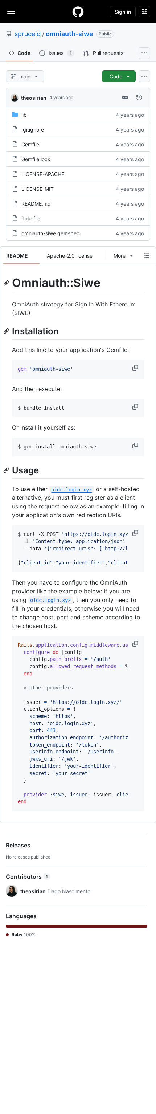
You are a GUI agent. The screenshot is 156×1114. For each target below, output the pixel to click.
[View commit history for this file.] (139, 98)
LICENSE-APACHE (42, 174)
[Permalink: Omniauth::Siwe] (7, 283)
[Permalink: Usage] (7, 470)
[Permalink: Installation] (7, 331)
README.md (36, 204)
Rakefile (30, 218)
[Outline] (146, 255)
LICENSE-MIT (37, 189)
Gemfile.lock (35, 159)
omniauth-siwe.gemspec (50, 233)
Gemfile (30, 144)
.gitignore (32, 129)
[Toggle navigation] (11, 11)
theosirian (33, 98)
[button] (136, 368)
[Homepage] (78, 11)
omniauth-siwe (69, 34)
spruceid (28, 34)
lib (24, 115)
